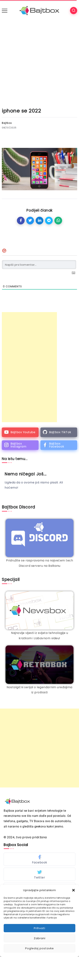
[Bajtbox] (39, 10)
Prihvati (39, 928)
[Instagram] (20, 445)
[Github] (59, 432)
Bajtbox (7, 123)
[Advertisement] (39, 62)
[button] (73, 890)
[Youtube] (20, 432)
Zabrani (39, 938)
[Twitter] (39, 874)
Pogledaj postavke (39, 948)
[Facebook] (59, 445)
